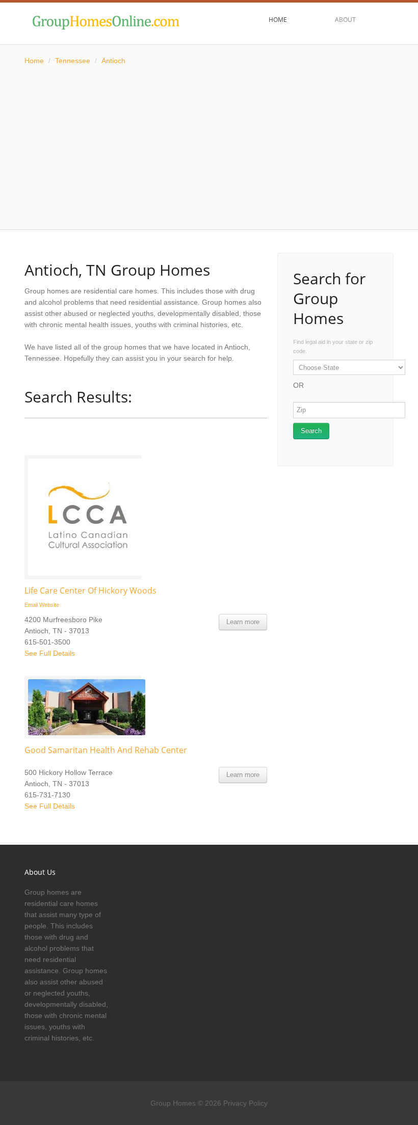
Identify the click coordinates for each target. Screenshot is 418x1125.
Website (49, 605)
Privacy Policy (245, 1103)
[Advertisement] (209, 147)
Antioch (113, 61)
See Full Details (49, 653)
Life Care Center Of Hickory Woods (90, 590)
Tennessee (72, 61)
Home (34, 61)
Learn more (242, 622)
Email (31, 605)
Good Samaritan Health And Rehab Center (105, 750)
